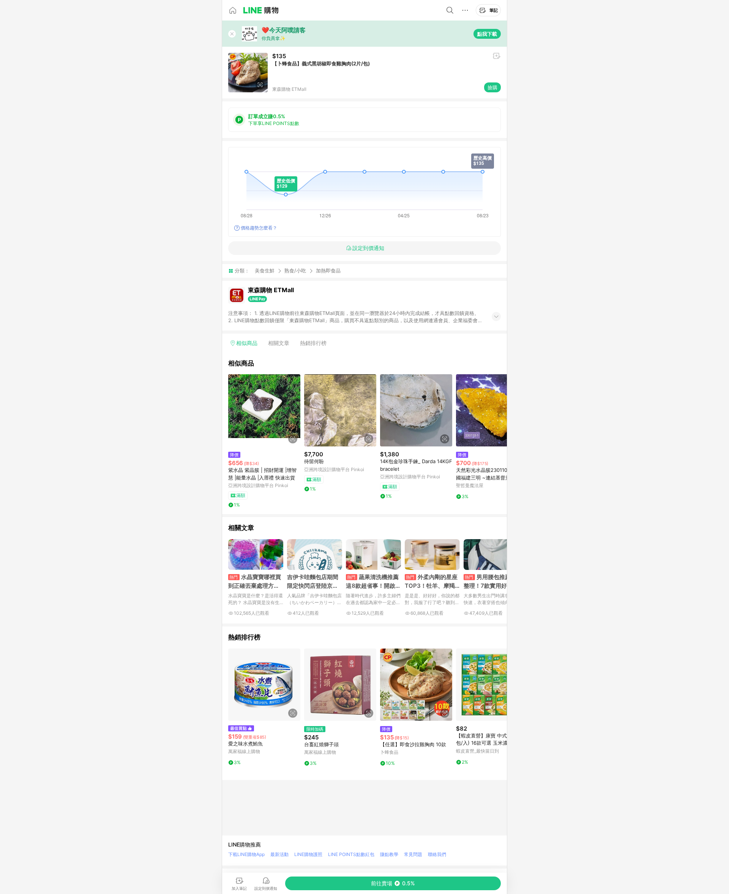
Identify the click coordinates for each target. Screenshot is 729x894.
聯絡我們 (437, 854)
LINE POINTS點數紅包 (351, 854)
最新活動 (279, 854)
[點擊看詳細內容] (264, 410)
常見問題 (413, 854)
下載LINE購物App (246, 854)
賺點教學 (389, 854)
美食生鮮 (265, 270)
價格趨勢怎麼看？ (259, 228)
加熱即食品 (328, 271)
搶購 (492, 87)
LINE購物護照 (308, 854)
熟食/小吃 (295, 270)
